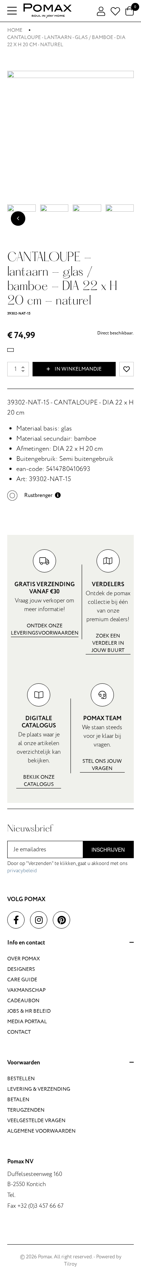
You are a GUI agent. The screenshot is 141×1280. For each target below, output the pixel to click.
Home (14, 30)
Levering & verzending (38, 1089)
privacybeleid (22, 870)
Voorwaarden (23, 1063)
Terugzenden (25, 1110)
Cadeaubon (23, 1000)
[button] (34, 495)
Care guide (22, 979)
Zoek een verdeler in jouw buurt (107, 643)
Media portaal (27, 1021)
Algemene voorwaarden (41, 1131)
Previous (18, 218)
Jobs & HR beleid (29, 1011)
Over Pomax (23, 958)
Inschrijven (108, 849)
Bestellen (21, 1078)
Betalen (18, 1099)
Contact (19, 1032)
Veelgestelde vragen (36, 1120)
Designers (21, 969)
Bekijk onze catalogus (39, 781)
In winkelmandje (78, 369)
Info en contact (26, 943)
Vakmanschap (26, 990)
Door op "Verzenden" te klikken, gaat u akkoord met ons (67, 867)
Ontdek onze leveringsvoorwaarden (44, 629)
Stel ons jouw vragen (102, 765)
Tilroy (70, 1263)
